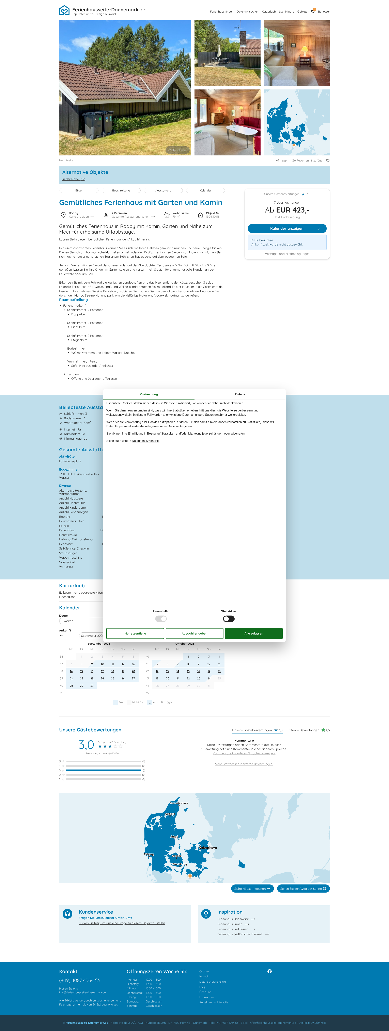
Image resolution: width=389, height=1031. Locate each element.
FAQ (202, 987)
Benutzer (324, 11)
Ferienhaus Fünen (229, 924)
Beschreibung (121, 190)
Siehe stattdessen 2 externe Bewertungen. (244, 764)
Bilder (79, 190)
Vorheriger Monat (61, 635)
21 (71, 678)
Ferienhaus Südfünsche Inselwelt (240, 934)
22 (81, 678)
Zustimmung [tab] (149, 394)
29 (81, 686)
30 (91, 686)
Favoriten (314, 9)
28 (71, 686)
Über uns (205, 992)
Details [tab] (240, 394)
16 (92, 671)
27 (133, 678)
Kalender (205, 190)
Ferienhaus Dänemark (233, 919)
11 (113, 664)
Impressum (206, 997)
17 (102, 671)
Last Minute (286, 11)
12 (123, 664)
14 (71, 671)
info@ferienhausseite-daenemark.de (82, 992)
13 (133, 664)
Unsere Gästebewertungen (281, 194)
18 (112, 671)
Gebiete (302, 11)
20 (133, 671)
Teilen (283, 161)
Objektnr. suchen (248, 11)
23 (92, 678)
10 (102, 664)
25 (112, 678)
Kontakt (204, 976)
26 (123, 678)
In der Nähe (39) (73, 179)
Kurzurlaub (269, 11)
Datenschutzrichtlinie (212, 981)
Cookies (204, 971)
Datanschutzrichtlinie (145, 440)
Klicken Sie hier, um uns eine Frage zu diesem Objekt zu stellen (122, 923)
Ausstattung (163, 190)
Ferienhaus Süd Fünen (232, 929)
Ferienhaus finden (221, 11)
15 (81, 671)
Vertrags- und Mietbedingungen (287, 254)
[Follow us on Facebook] (269, 971)
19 (123, 671)
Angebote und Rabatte (213, 1002)
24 (102, 678)
